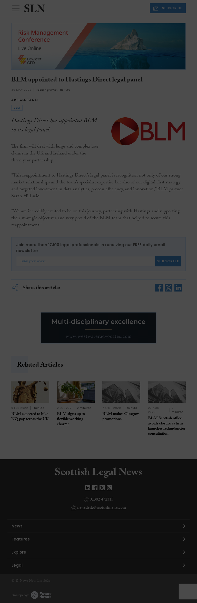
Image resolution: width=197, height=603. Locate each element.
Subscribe (145, 100)
